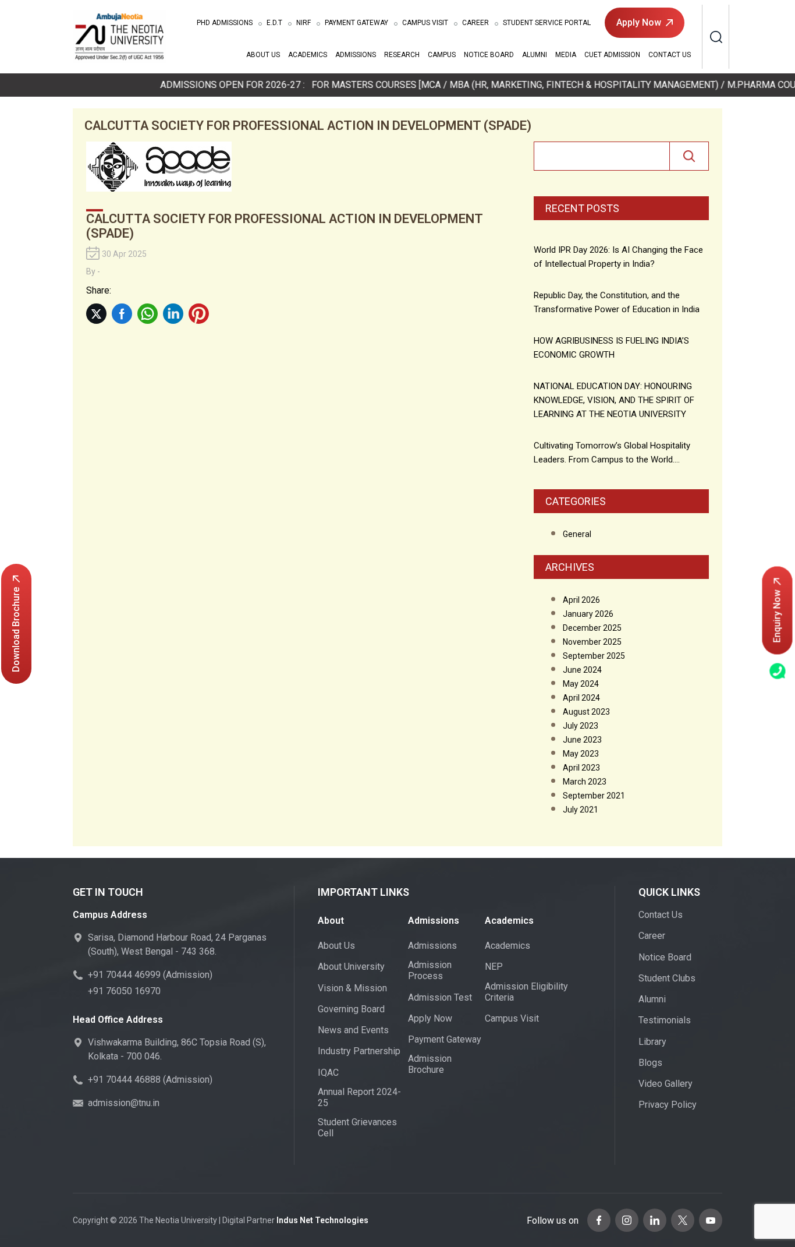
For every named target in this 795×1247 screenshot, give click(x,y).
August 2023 (586, 711)
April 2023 (581, 767)
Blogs (650, 1062)
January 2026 (588, 614)
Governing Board (351, 1009)
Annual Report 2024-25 (359, 1097)
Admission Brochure (430, 1064)
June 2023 (582, 739)
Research (402, 55)
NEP (494, 966)
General (577, 534)
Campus (442, 55)
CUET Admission (612, 55)
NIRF (303, 23)
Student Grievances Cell (357, 1128)
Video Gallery (665, 1083)
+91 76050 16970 (124, 991)
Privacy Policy (667, 1104)
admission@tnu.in (123, 1102)
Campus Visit (425, 23)
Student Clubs (666, 978)
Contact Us (669, 55)
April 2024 (581, 697)
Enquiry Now (777, 615)
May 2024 (581, 683)
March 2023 (584, 781)
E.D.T (274, 23)
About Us (263, 55)
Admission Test (440, 997)
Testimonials (664, 1020)
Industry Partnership (359, 1051)
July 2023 (580, 725)
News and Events (353, 1030)
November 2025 (592, 642)
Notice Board (489, 55)
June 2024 (582, 669)
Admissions (225, 23)
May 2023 (581, 753)
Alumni (534, 55)
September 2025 (594, 655)
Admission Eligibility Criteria (526, 992)
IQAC (328, 1072)
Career (475, 23)
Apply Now (638, 22)
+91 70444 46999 (124, 974)
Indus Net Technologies (322, 1220)
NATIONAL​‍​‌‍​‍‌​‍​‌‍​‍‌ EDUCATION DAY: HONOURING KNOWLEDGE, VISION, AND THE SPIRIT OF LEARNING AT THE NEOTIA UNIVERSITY (614, 400)
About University (351, 966)
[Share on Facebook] (122, 313)
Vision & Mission (352, 988)
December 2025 (592, 628)
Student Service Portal (547, 23)
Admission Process (430, 970)
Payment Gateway (356, 23)
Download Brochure (16, 629)
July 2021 (580, 809)
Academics (307, 55)
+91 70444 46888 (124, 1079)
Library (652, 1041)
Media (565, 55)
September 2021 (594, 795)
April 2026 (581, 600)
